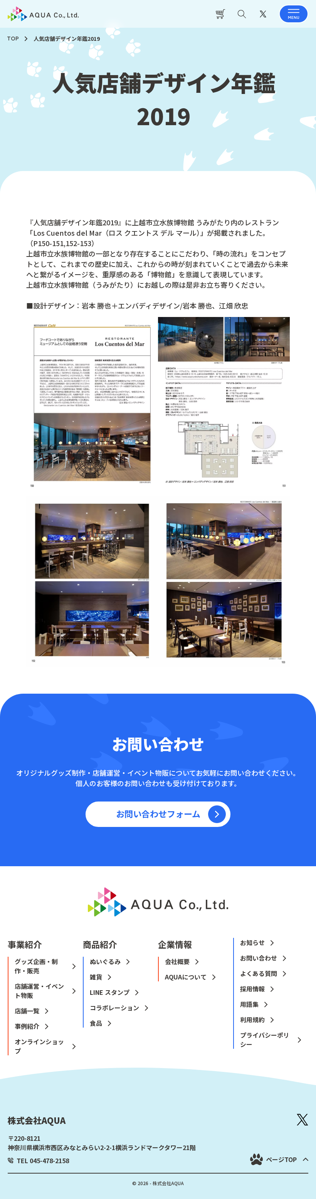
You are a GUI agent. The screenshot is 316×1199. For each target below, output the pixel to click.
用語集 (249, 1004)
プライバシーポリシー (264, 1039)
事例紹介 (27, 1026)
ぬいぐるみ (105, 961)
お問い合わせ (258, 958)
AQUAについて (186, 976)
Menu (293, 17)
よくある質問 (258, 973)
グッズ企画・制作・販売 (36, 966)
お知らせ (252, 942)
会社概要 (177, 961)
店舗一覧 (27, 1010)
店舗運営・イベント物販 (39, 990)
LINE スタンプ (109, 992)
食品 (96, 1023)
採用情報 (252, 988)
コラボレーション (114, 1007)
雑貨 (96, 976)
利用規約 (252, 1019)
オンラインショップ (39, 1046)
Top (13, 38)
